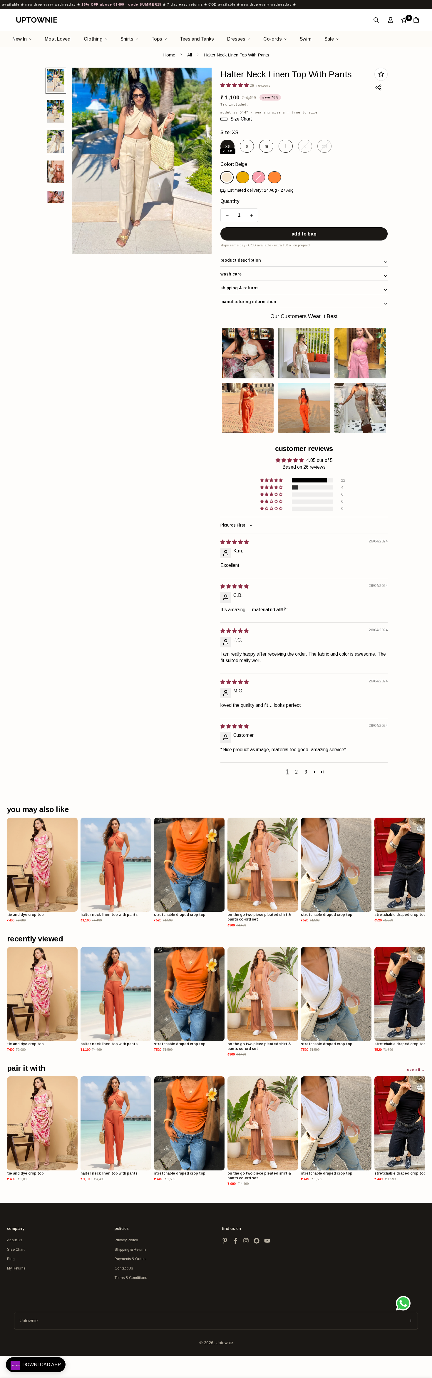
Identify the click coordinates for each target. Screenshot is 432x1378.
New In (19, 38)
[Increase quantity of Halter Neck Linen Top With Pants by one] (251, 215)
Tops (156, 38)
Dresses (236, 38)
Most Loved (58, 38)
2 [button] (296, 771)
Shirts (126, 38)
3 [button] (305, 771)
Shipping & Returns (130, 1249)
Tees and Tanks (197, 38)
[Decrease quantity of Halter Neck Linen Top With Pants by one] (227, 215)
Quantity (229, 201)
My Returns (16, 1268)
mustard (242, 177)
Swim (306, 38)
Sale (329, 38)
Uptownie (29, 1320)
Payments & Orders (130, 1259)
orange (274, 177)
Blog (11, 1259)
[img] (234, 541)
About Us (14, 1240)
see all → (416, 1069)
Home (169, 54)
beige (226, 177)
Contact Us (124, 1268)
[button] (272, 480)
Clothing (93, 38)
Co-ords (272, 38)
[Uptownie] (36, 19)
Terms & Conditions (131, 1278)
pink (258, 177)
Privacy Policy (126, 1240)
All (189, 54)
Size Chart (15, 1249)
